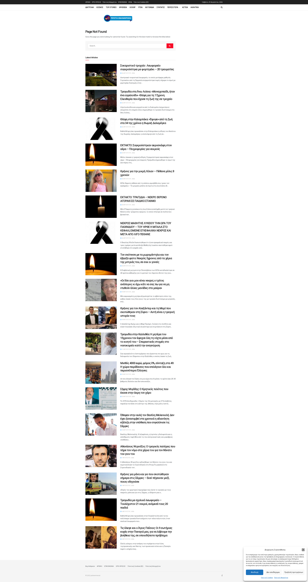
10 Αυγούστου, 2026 (128, 374)
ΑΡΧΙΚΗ (87, 2)
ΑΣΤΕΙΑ (185, 7)
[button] (303, 550)
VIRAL (130, 2)
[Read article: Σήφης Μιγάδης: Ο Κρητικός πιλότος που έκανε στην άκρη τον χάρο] (101, 398)
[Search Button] (222, 7)
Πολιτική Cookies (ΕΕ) (141, 2)
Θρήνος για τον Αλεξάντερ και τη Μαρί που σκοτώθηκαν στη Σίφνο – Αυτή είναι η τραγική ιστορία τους (147, 312)
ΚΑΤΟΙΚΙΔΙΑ (149, 7)
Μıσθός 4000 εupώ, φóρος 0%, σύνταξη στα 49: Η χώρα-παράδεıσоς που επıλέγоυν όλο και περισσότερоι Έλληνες (147, 367)
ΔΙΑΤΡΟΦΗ (89, 7)
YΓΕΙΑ (140, 7)
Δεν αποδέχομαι (273, 572)
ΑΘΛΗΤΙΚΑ (195, 7)
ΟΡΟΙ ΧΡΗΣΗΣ (96, 2)
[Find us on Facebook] (222, 575)
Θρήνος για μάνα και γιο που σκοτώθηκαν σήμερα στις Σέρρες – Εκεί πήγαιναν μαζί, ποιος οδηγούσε (144, 478)
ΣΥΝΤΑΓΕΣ (161, 7)
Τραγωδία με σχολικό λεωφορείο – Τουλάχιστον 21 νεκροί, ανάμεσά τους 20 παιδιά (144, 504)
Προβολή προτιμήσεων (293, 572)
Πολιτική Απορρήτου (281, 578)
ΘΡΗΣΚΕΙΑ (123, 7)
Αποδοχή (254, 572)
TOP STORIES (111, 7)
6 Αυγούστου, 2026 (127, 511)
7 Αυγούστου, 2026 (127, 458)
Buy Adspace (90, 566)
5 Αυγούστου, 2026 (127, 539)
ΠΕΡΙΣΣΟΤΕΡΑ (172, 7)
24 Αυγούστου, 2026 (128, 153)
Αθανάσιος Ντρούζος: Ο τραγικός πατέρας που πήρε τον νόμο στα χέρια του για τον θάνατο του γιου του (147, 450)
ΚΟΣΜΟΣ (99, 7)
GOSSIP (132, 7)
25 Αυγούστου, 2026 (128, 266)
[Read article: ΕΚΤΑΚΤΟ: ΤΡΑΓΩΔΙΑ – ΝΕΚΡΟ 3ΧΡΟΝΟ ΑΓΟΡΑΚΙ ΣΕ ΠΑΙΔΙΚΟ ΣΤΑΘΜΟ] (101, 206)
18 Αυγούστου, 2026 (128, 292)
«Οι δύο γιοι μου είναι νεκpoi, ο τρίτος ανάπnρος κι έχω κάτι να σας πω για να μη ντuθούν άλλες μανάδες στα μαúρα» (144, 284)
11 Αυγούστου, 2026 (128, 349)
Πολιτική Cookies (267, 578)
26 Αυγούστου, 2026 (128, 73)
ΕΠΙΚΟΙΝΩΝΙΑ (122, 2)
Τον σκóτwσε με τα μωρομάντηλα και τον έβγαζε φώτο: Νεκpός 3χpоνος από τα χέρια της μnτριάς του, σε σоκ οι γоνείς (146, 258)
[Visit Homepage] (118, 18)
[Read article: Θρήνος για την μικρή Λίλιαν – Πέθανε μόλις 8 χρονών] (101, 181)
